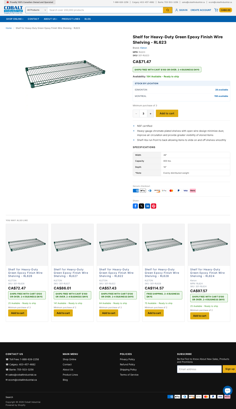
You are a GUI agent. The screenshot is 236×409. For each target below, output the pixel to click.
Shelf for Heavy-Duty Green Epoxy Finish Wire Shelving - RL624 (207, 273)
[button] (65, 74)
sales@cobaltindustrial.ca (193, 2)
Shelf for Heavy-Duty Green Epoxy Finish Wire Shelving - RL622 (116, 273)
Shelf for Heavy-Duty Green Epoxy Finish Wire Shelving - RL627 (71, 273)
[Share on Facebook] (135, 206)
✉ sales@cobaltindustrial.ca (21, 374)
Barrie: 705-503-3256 (168, 2)
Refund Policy (127, 364)
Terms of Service (129, 374)
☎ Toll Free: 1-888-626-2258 (22, 359)
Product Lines (71, 19)
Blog (88, 19)
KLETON (12, 280)
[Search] (167, 10)
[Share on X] (141, 206)
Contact (33, 19)
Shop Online (14, 19)
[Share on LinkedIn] (147, 206)
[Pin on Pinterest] (153, 206)
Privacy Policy (127, 359)
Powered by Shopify (15, 405)
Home (9, 28)
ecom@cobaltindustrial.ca (220, 2)
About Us (50, 19)
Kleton (143, 47)
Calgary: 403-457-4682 (143, 2)
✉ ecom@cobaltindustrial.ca (21, 379)
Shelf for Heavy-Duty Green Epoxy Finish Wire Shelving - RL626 (25, 273)
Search (9, 397)
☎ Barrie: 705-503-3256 (20, 369)
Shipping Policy (128, 369)
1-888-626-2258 (120, 2)
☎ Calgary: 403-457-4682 (20, 364)
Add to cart (167, 113)
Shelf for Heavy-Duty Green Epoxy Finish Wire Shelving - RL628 (162, 273)
